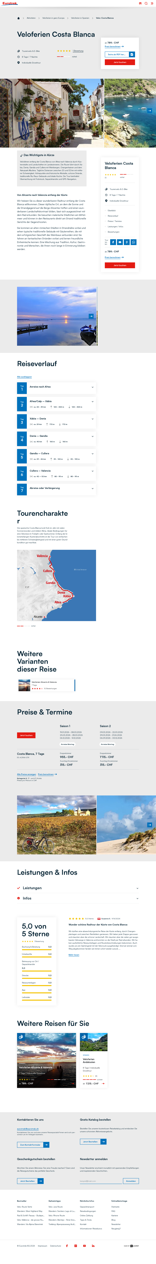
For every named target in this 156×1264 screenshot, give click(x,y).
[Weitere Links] (140, 3)
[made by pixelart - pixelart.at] (131, 1245)
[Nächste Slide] (149, 110)
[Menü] (152, 3)
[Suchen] (146, 3)
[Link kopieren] (127, 242)
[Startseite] (9, 4)
